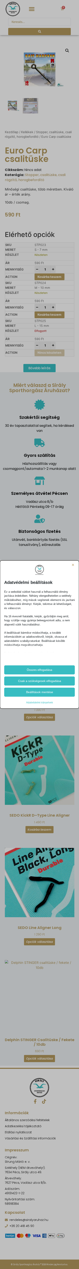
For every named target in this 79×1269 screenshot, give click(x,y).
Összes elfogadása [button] (39, 669)
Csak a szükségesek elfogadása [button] (39, 681)
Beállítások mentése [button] (39, 692)
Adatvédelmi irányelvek (39, 702)
